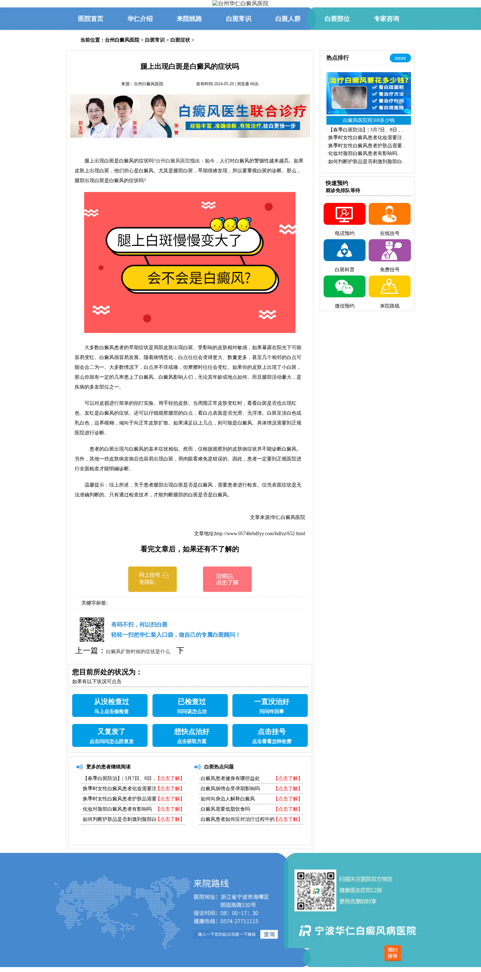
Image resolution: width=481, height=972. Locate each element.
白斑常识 (155, 40)
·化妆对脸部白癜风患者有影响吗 (116, 809)
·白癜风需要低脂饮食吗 (224, 809)
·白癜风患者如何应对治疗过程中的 (237, 819)
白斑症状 (180, 40)
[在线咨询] (152, 590)
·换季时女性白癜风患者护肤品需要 (119, 798)
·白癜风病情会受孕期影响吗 (229, 788)
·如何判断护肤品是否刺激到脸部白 (119, 819)
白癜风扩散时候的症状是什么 (138, 651)
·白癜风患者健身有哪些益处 (229, 778)
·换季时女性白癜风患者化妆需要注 (119, 788)
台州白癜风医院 (122, 40)
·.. (365, 129)
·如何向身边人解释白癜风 (227, 798)
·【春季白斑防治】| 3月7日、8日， (119, 778)
